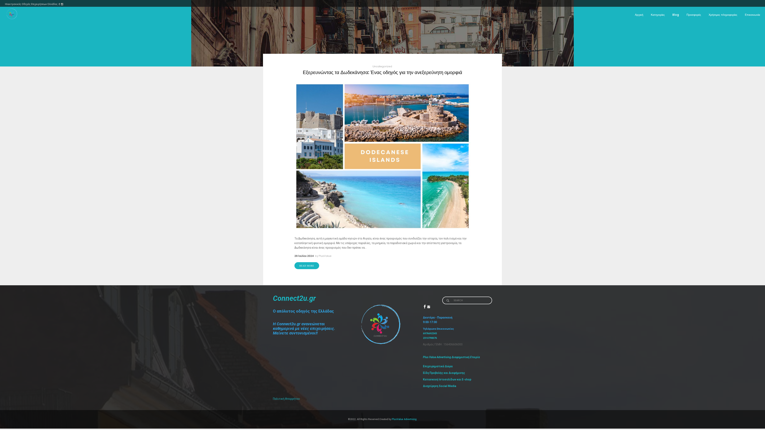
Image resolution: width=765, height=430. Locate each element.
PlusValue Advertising (404, 419)
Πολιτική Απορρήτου (286, 398)
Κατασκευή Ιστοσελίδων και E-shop (447, 379)
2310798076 (430, 337)
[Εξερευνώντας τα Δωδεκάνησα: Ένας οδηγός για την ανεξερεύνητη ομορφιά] (382, 156)
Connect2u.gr (294, 298)
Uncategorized (382, 66)
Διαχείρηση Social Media (439, 386)
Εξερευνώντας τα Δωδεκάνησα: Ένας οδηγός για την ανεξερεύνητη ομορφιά (382, 72)
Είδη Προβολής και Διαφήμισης (444, 372)
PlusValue (325, 256)
